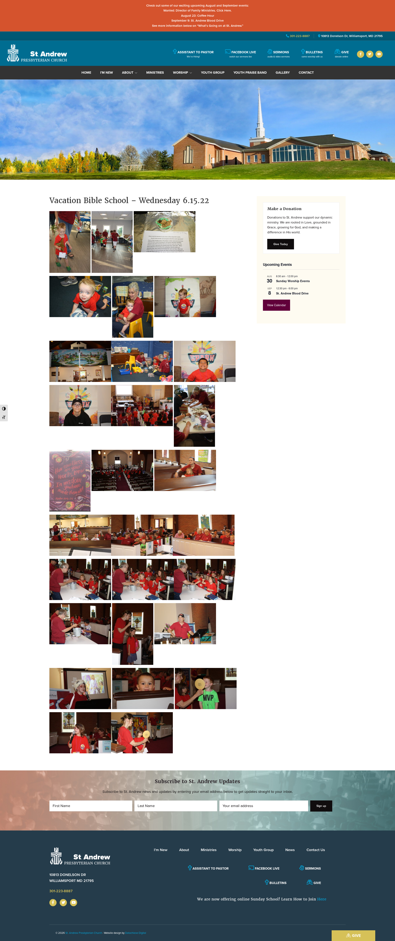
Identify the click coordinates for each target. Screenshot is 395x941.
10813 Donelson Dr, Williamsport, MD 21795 (352, 36)
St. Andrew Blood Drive (292, 293)
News (290, 850)
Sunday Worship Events (293, 281)
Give (356, 936)
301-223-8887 (299, 36)
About (184, 850)
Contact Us (316, 850)
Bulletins (278, 883)
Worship (235, 850)
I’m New (160, 850)
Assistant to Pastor (210, 868)
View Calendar (276, 305)
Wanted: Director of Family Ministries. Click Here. (197, 10)
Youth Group (263, 850)
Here (321, 899)
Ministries (209, 850)
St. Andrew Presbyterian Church (83, 933)
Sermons (312, 868)
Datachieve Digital (135, 933)
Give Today (280, 244)
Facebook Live (266, 868)
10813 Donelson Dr (71, 877)
